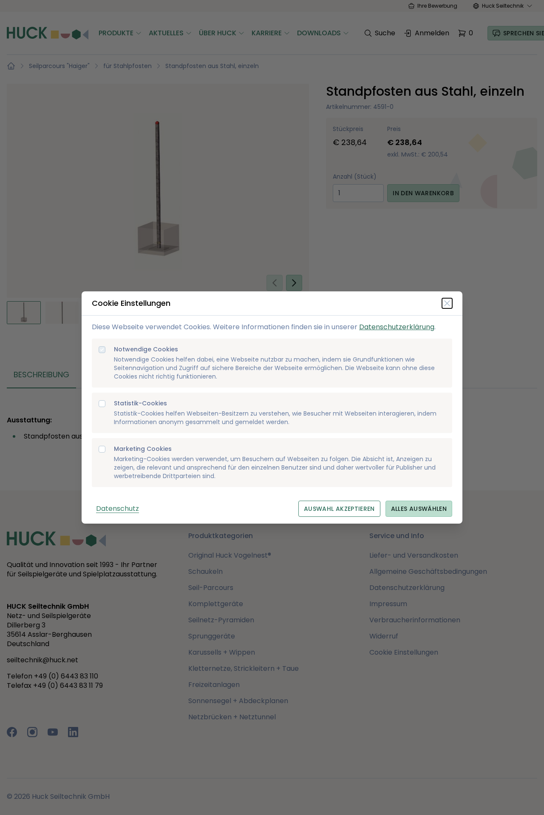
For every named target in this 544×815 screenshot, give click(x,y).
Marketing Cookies (143, 449)
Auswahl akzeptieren (339, 508)
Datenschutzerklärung (396, 327)
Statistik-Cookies (140, 403)
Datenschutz (117, 508)
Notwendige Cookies (146, 349)
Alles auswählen (419, 508)
